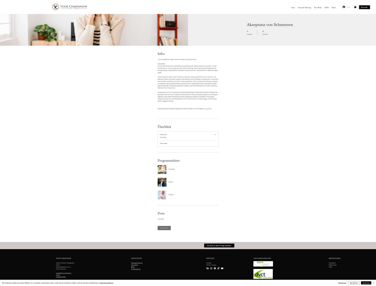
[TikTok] (218, 268)
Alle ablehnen (354, 283)
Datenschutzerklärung (106, 283)
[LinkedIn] (207, 268)
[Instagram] (211, 268)
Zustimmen (366, 283)
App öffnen (208, 109)
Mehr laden (163, 143)
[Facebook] (215, 268)
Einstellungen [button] (342, 283)
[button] (355, 6)
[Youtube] (222, 268)
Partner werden (211, 265)
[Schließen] (373, 282)
